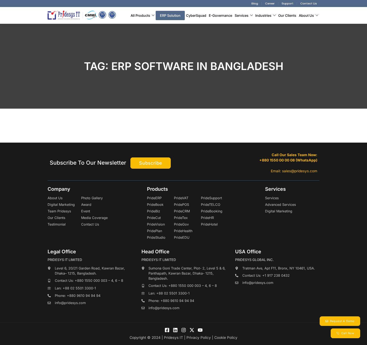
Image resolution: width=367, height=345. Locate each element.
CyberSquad (196, 15)
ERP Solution (170, 15)
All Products (140, 15)
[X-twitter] (191, 330)
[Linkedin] (175, 330)
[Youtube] (200, 330)
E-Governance (220, 15)
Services (241, 15)
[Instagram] (183, 330)
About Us (306, 15)
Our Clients (287, 15)
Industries (263, 15)
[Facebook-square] (167, 330)
